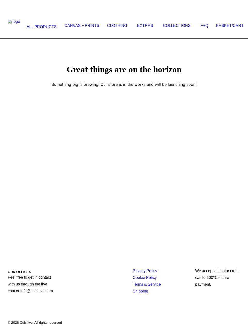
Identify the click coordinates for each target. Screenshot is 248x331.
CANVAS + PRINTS (81, 26)
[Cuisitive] (14, 26)
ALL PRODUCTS (42, 27)
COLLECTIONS (177, 26)
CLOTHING (117, 26)
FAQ (204, 26)
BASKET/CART (230, 26)
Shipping (140, 291)
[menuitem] (40, 26)
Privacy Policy (145, 271)
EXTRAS (145, 26)
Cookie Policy (145, 278)
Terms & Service (147, 284)
